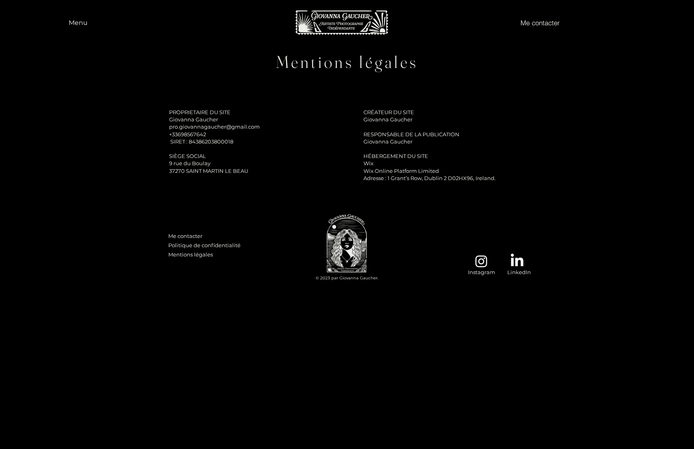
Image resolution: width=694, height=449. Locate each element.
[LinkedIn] (517, 261)
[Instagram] (481, 261)
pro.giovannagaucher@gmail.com (214, 126)
